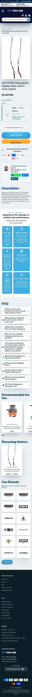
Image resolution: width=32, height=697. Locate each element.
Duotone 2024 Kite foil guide (10, 641)
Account (26, 15)
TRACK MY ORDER (26, 1)
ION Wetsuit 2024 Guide (9, 632)
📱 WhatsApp (16, 175)
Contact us (5, 579)
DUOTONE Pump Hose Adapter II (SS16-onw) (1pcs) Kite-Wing (12, 417)
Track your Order (7, 587)
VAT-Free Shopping (7, 604)
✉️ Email (14, 178)
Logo (15, 11)
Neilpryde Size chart (7, 635)
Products (9, 28)
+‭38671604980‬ (12, 659)
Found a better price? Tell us (14, 127)
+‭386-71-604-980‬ (11, 656)
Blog (3, 584)
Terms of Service (6, 618)
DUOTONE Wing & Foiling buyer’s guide (13, 638)
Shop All (7, 562)
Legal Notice (5, 610)
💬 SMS (25, 175)
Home (3, 28)
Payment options (6, 601)
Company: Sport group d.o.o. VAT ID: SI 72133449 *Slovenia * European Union (16, 691)
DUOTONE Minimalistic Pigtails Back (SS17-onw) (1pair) (12, 460)
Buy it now (16, 143)
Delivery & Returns (7, 607)
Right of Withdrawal (16, 687)
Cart (29, 15)
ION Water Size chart (8, 629)
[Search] (28, 19)
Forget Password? (7, 590)
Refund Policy (6, 615)
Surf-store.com (12, 690)
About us (4, 582)
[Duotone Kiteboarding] (8, 95)
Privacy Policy (6, 612)
